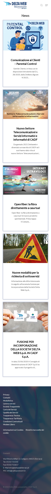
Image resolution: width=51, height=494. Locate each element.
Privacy (6, 395)
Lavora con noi (9, 403)
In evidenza (11, 24)
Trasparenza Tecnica (11, 415)
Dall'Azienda (12, 94)
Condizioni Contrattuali (13, 421)
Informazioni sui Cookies (13, 430)
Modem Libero (9, 424)
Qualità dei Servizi (10, 412)
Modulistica (8, 400)
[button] (46, 5)
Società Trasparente (11, 406)
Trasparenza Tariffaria (12, 418)
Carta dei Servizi (10, 409)
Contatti (6, 397)
